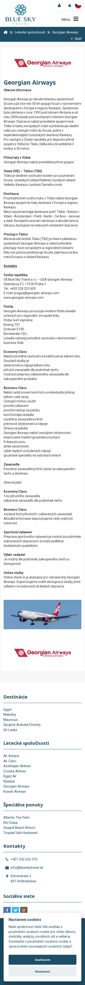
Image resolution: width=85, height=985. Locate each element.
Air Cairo (9, 761)
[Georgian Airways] (42, 652)
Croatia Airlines (14, 771)
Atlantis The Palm (16, 817)
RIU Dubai (10, 823)
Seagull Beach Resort (19, 828)
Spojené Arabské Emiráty (22, 725)
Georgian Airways (16, 786)
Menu (66, 19)
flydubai (9, 781)
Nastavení (42, 971)
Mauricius (10, 720)
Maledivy (9, 715)
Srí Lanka (10, 730)
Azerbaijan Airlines (17, 766)
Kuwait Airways (14, 791)
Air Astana (11, 756)
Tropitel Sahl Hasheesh (20, 833)
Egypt (7, 710)
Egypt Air (10, 776)
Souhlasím (42, 960)
